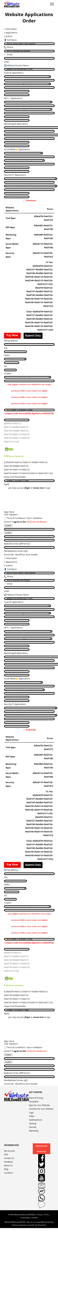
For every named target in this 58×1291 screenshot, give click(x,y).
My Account (9, 1150)
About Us (8, 1165)
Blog (6, 1169)
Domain (32, 1127)
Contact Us (9, 1158)
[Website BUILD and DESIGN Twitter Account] (41, 1164)
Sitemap (34, 1217)
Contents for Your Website (41, 1108)
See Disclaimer (40, 1225)
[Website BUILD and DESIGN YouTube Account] (41, 1177)
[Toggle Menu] (52, 4)
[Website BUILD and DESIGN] (16, 1092)
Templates (34, 1101)
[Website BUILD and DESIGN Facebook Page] (41, 1157)
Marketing (33, 1130)
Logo (31, 1112)
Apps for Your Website (39, 1105)
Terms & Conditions (37, 521)
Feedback (8, 1161)
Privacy (39, 1214)
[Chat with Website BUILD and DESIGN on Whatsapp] (41, 1198)
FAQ (6, 1154)
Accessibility (25, 1217)
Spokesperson (35, 1119)
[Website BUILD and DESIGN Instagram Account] (41, 1171)
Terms (46, 1214)
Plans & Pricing (36, 1097)
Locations (8, 1172)
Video (31, 1116)
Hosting (32, 1123)
